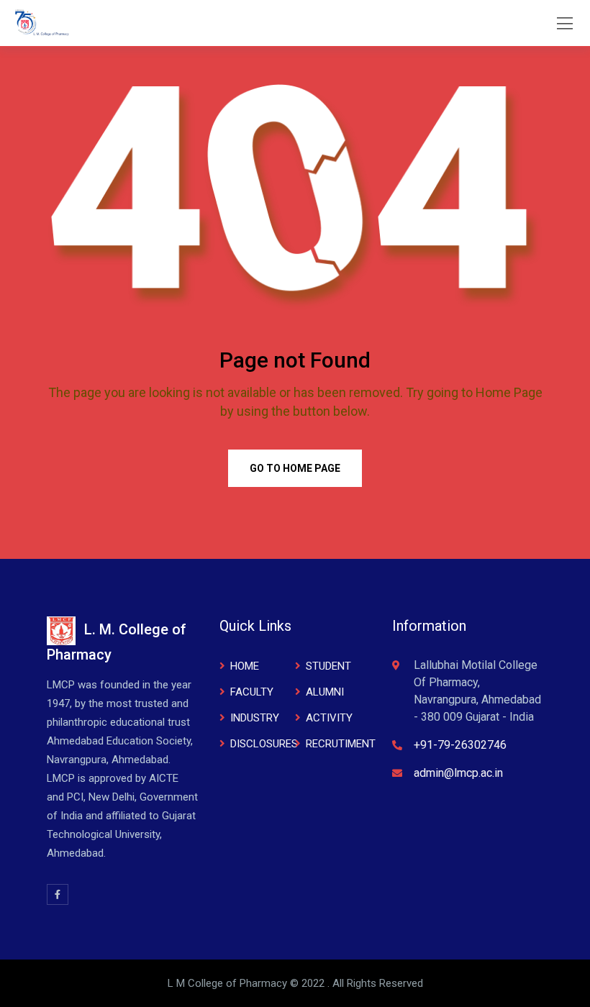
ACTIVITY (329, 717)
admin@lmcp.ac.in (458, 773)
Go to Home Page (295, 468)
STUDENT (328, 666)
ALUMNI (325, 691)
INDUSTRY (254, 717)
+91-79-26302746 (460, 745)
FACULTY (251, 691)
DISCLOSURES (264, 743)
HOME (244, 666)
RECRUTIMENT (341, 743)
